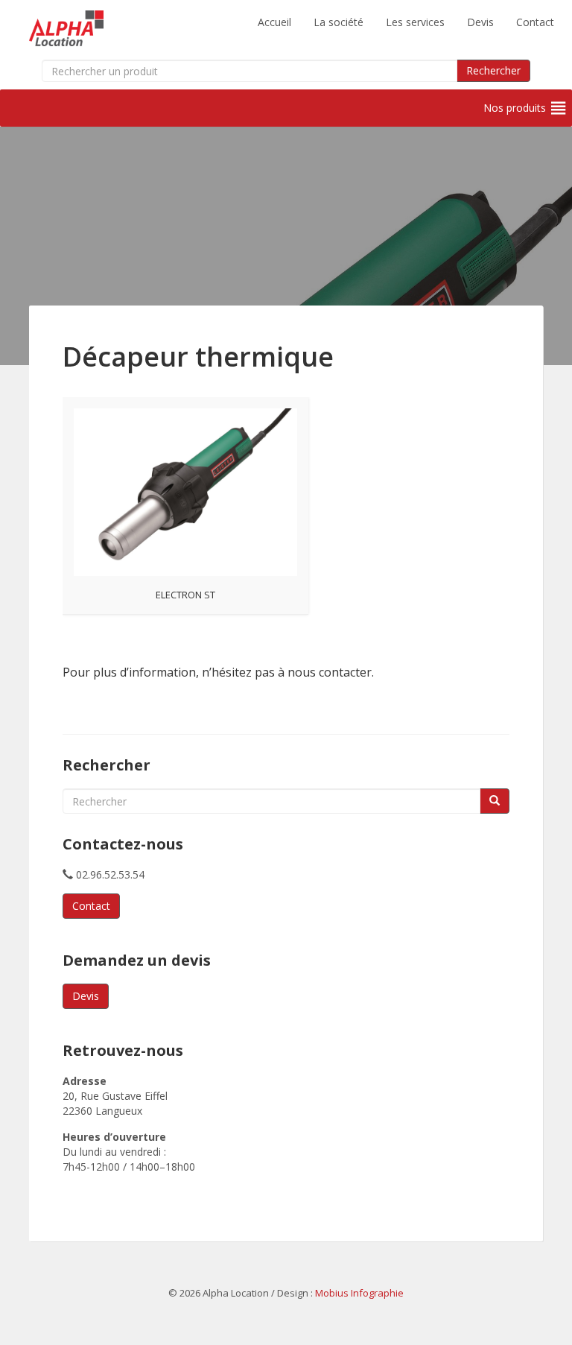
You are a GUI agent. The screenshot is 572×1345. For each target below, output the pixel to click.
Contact (535, 22)
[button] (514, 108)
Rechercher (493, 70)
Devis (480, 22)
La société (338, 22)
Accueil (274, 22)
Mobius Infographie (359, 1293)
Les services (415, 22)
